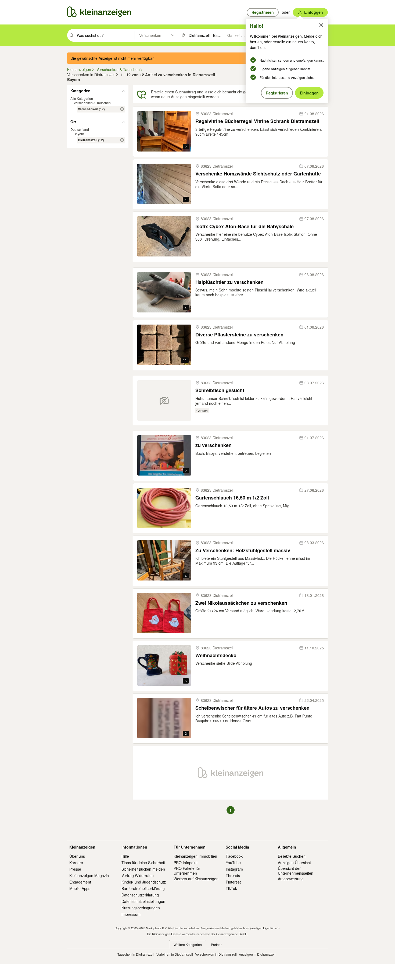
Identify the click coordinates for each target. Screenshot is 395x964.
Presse (75, 869)
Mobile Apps (79, 888)
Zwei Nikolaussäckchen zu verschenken (241, 603)
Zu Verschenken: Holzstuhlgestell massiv (242, 550)
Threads (233, 875)
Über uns (77, 856)
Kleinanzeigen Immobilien (195, 856)
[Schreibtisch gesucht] (164, 400)
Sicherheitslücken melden (143, 869)
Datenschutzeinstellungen (143, 901)
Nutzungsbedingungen (140, 907)
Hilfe (125, 856)
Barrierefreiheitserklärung (143, 888)
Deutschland (79, 129)
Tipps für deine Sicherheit (143, 862)
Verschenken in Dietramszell (216, 954)
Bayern (79, 133)
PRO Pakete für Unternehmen (187, 870)
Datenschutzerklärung (140, 895)
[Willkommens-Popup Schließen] (321, 25)
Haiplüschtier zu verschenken (229, 282)
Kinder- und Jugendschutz (143, 882)
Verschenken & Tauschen (92, 102)
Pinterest (233, 882)
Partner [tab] (216, 944)
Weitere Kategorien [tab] (188, 944)
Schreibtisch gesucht (219, 390)
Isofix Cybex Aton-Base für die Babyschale (244, 226)
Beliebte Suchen (292, 856)
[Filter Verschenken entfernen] (122, 109)
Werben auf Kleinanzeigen (196, 878)
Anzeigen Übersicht (294, 862)
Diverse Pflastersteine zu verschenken (239, 335)
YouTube (233, 862)
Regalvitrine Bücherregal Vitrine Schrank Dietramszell (257, 121)
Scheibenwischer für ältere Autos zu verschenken (252, 708)
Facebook (234, 856)
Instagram (234, 869)
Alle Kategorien (81, 98)
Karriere (76, 862)
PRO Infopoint (186, 862)
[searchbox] (105, 35)
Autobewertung (291, 878)
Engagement (80, 882)
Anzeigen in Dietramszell (257, 954)
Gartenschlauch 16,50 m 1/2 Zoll (232, 498)
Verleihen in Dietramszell (174, 954)
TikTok (231, 888)
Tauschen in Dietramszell (135, 954)
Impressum (131, 914)
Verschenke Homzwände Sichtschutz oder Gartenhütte (258, 174)
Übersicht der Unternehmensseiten (295, 870)
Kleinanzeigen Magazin (89, 875)
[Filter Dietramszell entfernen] (122, 140)
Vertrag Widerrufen (137, 875)
